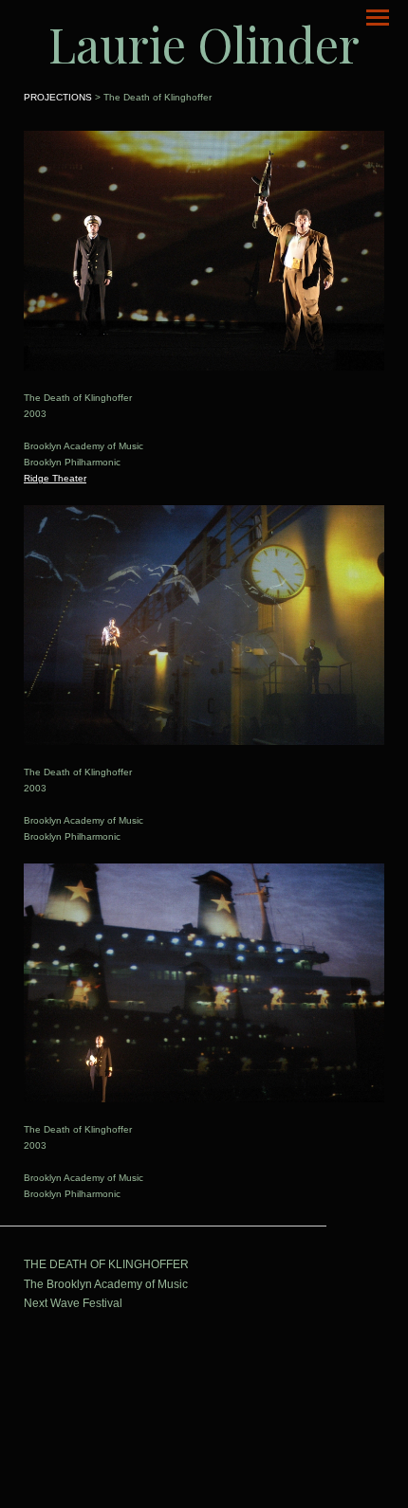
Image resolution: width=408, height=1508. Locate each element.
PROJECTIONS (58, 97)
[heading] (204, 44)
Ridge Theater (55, 478)
